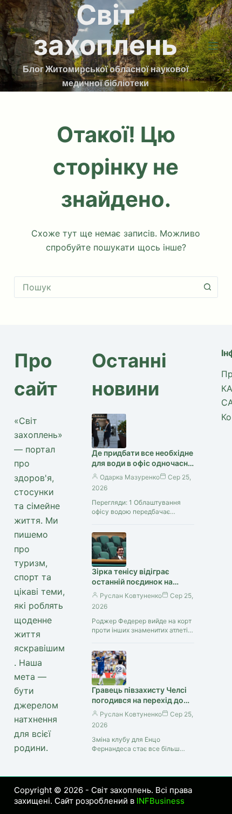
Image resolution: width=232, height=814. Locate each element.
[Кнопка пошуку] (207, 287)
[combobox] (106, 287)
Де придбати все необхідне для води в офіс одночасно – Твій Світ (142, 463)
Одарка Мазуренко (130, 477)
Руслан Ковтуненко (131, 596)
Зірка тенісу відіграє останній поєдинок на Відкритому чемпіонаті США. (135, 587)
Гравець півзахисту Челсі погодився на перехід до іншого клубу (139, 700)
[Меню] (213, 46)
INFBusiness (161, 801)
